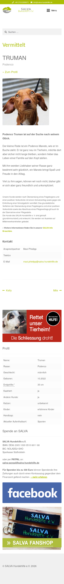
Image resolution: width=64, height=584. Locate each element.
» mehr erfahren (39, 476)
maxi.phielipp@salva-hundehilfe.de (40, 261)
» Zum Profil (10, 72)
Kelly (9, 290)
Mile (57, 290)
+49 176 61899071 (22, 2)
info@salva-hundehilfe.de (42, 2)
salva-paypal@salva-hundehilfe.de (20, 462)
